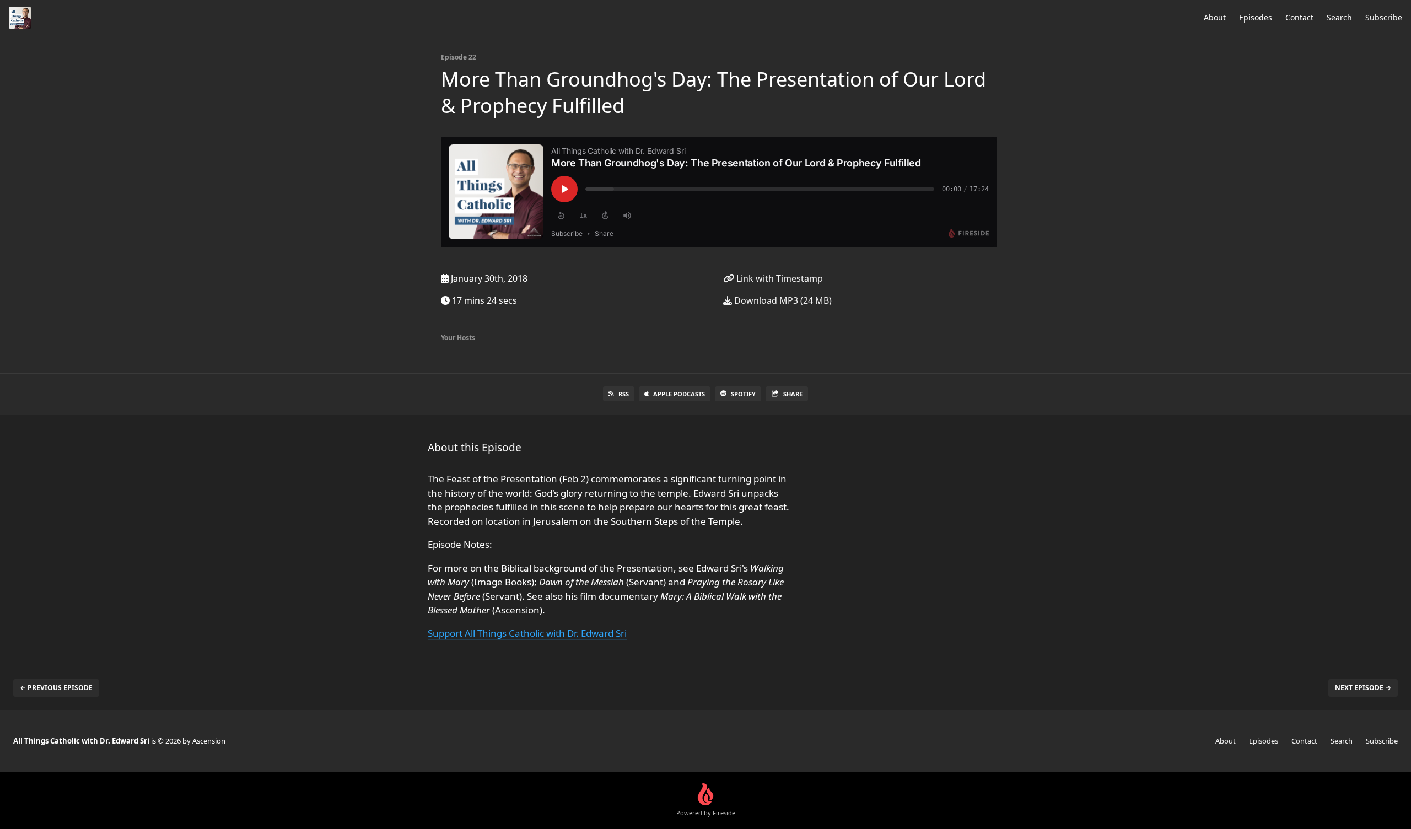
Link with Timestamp (778, 278)
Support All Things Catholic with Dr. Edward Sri (527, 633)
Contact (1299, 17)
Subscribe (1383, 17)
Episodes (1255, 17)
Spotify (743, 394)
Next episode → (1363, 687)
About (1215, 17)
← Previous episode (56, 687)
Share (793, 394)
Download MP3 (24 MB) (782, 300)
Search (1339, 17)
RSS (623, 394)
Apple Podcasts (679, 394)
